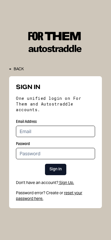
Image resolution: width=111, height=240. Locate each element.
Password (23, 144)
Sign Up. (66, 182)
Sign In (56, 169)
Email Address (26, 121)
